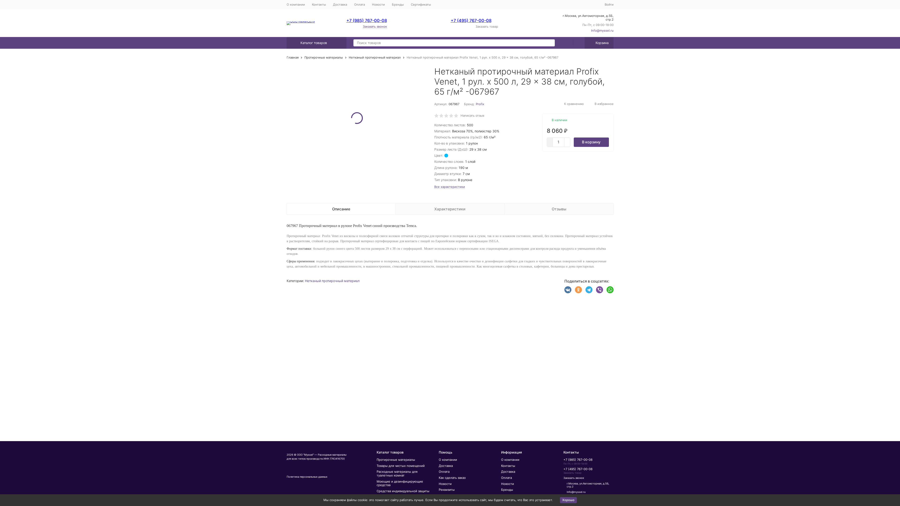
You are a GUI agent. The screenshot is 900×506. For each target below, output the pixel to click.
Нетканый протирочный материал (375, 57)
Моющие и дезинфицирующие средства (400, 483)
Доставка (340, 4)
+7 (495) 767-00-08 (471, 20)
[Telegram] (588, 289)
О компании (296, 4)
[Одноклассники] (578, 289)
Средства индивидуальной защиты (403, 491)
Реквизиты (447, 489)
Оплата (359, 4)
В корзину (591, 142)
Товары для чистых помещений (401, 466)
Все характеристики (449, 187)
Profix (480, 104)
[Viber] (599, 289)
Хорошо (568, 500)
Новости (378, 4)
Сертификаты (421, 4)
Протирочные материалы (323, 57)
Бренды (398, 4)
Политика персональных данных (307, 476)
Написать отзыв (472, 115)
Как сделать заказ (452, 478)
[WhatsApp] (610, 289)
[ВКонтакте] (567, 289)
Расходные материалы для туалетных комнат (397, 473)
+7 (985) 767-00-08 (366, 20)
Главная (293, 57)
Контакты (319, 4)
